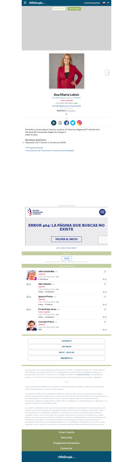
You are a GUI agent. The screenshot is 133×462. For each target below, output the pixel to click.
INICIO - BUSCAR (66, 352)
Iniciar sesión (59, 8)
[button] (63, 90)
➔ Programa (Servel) (34, 148)
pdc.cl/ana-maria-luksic (66, 248)
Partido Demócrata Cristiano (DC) (66, 106)
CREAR (66, 258)
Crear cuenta (74, 8)
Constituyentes (92, 3)
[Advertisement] (66, 30)
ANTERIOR (66, 346)
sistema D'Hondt (83, 374)
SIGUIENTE (66, 341)
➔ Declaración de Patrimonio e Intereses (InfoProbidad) (49, 150)
